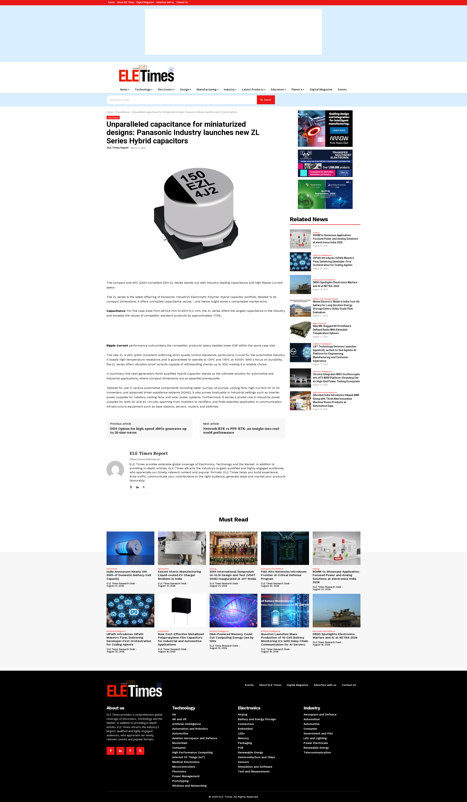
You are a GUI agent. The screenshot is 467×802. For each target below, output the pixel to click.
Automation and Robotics (325, 392)
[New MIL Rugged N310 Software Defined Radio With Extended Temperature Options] (300, 329)
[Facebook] (131, 486)
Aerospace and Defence (324, 280)
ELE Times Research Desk (121, 583)
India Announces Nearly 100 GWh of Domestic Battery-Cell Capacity (129, 575)
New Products (319, 323)
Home (110, 112)
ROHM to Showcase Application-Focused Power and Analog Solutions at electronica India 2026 (335, 239)
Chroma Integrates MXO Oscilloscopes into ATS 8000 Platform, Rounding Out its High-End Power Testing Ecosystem (336, 378)
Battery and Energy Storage (325, 299)
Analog (316, 233)
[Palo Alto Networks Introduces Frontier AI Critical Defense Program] (285, 548)
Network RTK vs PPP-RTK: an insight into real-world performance (241, 431)
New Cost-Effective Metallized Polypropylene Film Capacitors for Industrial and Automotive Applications (181, 639)
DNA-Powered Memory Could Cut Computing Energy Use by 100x (232, 637)
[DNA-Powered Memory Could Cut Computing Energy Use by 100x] (233, 610)
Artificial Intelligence (322, 255)
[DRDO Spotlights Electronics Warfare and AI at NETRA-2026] (300, 284)
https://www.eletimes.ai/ (145, 459)
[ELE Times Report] (115, 469)
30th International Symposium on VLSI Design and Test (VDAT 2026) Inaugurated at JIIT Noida (233, 575)
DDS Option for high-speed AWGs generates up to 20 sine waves (148, 431)
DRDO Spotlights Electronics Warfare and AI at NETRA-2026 (335, 635)
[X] (143, 486)
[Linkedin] (137, 486)
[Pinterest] (130, 751)
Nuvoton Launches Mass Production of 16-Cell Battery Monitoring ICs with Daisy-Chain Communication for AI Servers (284, 639)
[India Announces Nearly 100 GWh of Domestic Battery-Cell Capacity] (130, 548)
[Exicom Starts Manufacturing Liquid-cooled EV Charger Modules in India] (182, 548)
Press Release (122, 112)
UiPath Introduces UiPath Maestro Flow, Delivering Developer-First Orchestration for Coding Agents (333, 261)
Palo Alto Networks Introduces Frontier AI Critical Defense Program (284, 575)
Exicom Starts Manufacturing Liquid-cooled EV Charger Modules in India (179, 575)
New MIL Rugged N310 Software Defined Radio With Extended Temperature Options (332, 330)
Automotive (112, 569)
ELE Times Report (117, 147)
